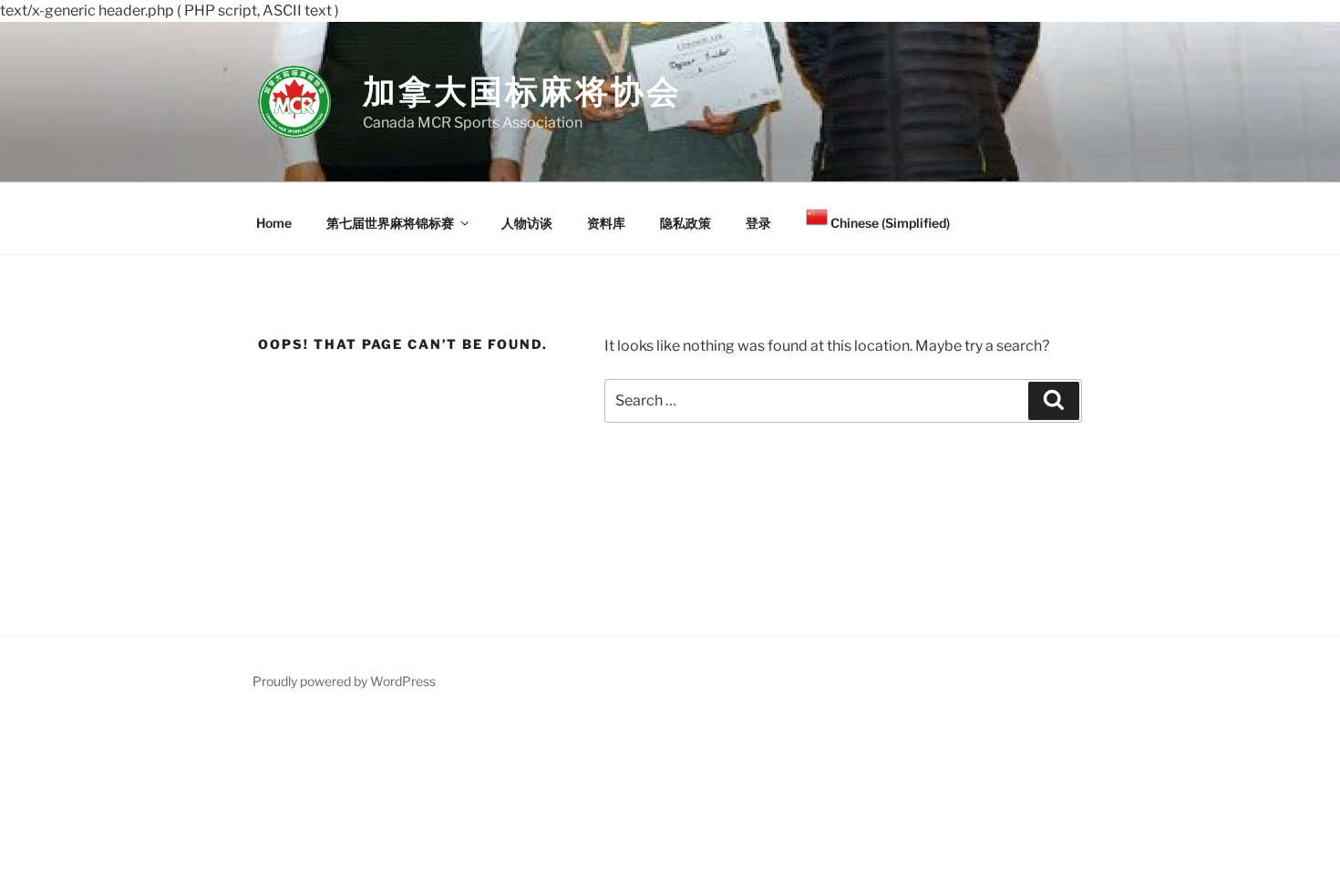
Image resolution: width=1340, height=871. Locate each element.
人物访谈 (526, 223)
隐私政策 (685, 223)
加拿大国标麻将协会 (522, 91)
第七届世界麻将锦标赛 (390, 223)
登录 (758, 223)
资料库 (606, 223)
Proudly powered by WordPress (344, 681)
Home (274, 223)
